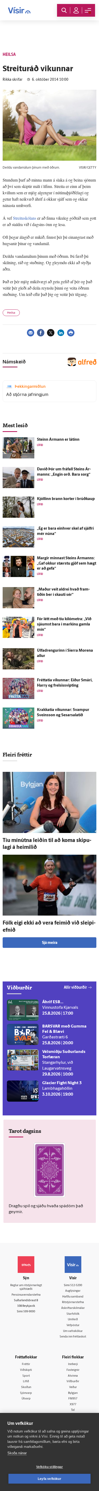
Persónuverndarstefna (26, 1295)
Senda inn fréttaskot (73, 1336)
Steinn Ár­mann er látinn (58, 440)
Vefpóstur (73, 1325)
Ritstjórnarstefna (73, 1302)
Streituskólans (24, 218)
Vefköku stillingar (49, 1467)
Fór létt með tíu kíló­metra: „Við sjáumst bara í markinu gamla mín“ (64, 624)
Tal (73, 1410)
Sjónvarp (26, 1393)
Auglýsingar (73, 1291)
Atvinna (73, 1376)
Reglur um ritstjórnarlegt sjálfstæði (26, 1287)
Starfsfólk (73, 1314)
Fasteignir (73, 1370)
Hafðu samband (72, 1296)
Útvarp (26, 1398)
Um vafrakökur (73, 1331)
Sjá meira (49, 943)
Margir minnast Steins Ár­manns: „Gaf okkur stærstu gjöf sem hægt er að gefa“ (66, 563)
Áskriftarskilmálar (73, 1308)
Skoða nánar (17, 1453)
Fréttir (26, 1364)
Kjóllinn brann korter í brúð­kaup (66, 499)
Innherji (73, 1364)
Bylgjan (73, 1393)
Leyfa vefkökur (49, 1479)
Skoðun (26, 1387)
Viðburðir (73, 1381)
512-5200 (76, 1285)
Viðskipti (26, 1370)
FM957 (72, 1398)
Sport (26, 1376)
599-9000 (29, 1311)
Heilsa (11, 313)
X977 (73, 1404)
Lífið (26, 1381)
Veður (73, 1387)
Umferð (73, 1319)
